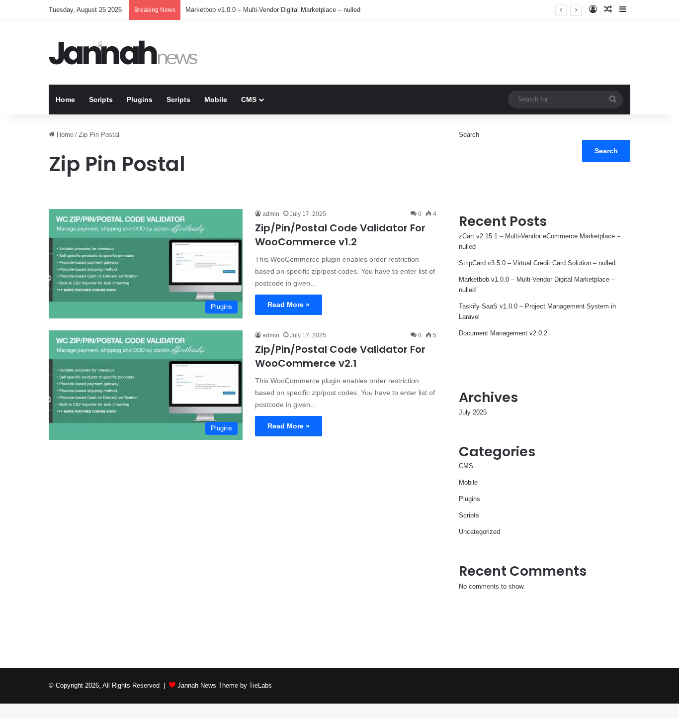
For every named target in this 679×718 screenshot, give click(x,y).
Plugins (140, 99)
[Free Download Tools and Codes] (123, 52)
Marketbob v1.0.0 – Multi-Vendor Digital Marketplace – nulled (272, 9)
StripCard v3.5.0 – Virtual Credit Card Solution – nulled (537, 263)
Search (469, 134)
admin (270, 213)
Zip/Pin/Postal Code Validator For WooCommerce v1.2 (340, 235)
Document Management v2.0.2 (503, 333)
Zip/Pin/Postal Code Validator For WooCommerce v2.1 (340, 356)
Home (65, 99)
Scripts (101, 99)
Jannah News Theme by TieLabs (224, 685)
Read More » (288, 304)
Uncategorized (479, 531)
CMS (248, 99)
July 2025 (473, 412)
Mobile (215, 99)
